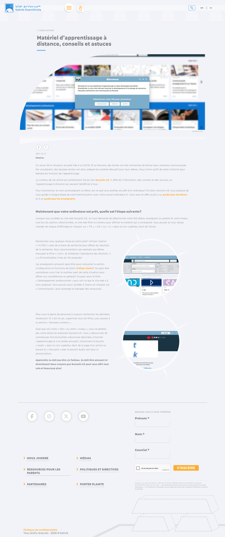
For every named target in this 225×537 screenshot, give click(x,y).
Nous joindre (37, 458)
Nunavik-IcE (102, 180)
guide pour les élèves (175, 194)
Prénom (142, 418)
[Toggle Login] (80, 8)
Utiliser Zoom (84, 268)
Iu (211, 8)
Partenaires (36, 484)
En (202, 8)
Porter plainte (92, 484)
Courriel (142, 450)
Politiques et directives (99, 469)
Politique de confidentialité (40, 530)
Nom (140, 434)
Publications (46, 30)
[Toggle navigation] (68, 8)
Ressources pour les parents (43, 471)
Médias (85, 458)
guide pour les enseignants (59, 199)
